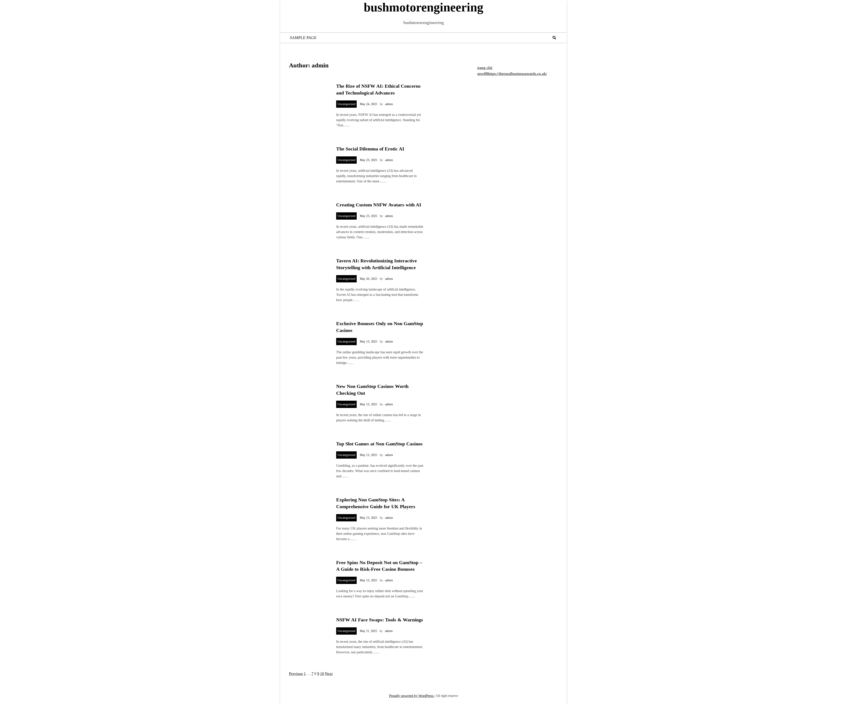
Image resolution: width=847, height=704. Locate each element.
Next (329, 673)
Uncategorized (346, 104)
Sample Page (303, 37)
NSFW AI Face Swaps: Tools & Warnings (379, 619)
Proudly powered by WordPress (411, 696)
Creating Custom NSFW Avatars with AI (378, 204)
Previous (296, 673)
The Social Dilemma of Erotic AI (370, 149)
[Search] (554, 38)
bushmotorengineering (423, 7)
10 (322, 673)
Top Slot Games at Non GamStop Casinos (379, 443)
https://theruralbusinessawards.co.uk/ (517, 73)
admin (389, 104)
